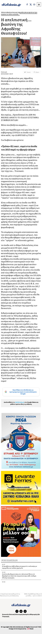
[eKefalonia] (11, 4)
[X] (31, 5)
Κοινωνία (5, 614)
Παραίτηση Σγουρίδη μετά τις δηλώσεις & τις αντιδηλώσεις (10, 595)
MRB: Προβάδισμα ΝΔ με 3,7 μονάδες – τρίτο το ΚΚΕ (33, 595)
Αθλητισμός (33, 614)
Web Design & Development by (25, 628)
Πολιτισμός (18, 614)
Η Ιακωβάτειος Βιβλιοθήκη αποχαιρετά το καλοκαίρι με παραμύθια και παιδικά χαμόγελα (19, 567)
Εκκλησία (26, 614)
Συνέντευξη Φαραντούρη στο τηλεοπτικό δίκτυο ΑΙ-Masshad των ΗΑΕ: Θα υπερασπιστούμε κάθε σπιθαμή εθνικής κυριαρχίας (19, 576)
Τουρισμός (5, 616)
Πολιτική (12, 614)
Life (38, 614)
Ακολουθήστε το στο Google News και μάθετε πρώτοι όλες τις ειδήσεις (21, 403)
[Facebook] (27, 5)
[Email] (34, 5)
